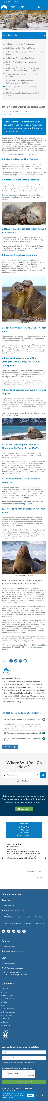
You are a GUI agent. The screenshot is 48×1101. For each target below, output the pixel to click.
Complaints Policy (10, 1091)
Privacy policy (8, 1097)
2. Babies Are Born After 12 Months (20, 48)
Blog (4, 1005)
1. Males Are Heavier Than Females (20, 44)
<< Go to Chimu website (10, 2)
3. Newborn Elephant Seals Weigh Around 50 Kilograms (24, 53)
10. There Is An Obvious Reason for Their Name (23, 94)
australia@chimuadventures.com (15, 910)
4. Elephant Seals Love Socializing (20, 58)
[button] (2, 858)
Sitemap (5, 1022)
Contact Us (6, 1025)
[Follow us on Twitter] (3, 931)
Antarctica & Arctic (11, 1068)
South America (8, 995)
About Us (6, 1019)
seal (9, 647)
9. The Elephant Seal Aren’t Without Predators (21, 88)
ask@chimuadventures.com (13, 951)
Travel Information (9, 1009)
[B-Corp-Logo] (5, 1034)
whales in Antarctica (19, 260)
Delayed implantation (10, 195)
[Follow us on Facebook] (8, 931)
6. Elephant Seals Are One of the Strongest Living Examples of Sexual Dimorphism (23, 69)
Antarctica (6, 115)
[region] (24, 858)
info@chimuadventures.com (13, 968)
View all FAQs (10, 747)
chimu (17, 678)
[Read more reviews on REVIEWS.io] (24, 835)
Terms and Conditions (24, 1088)
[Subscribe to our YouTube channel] (24, 931)
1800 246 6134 (9, 947)
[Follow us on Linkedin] (13, 931)
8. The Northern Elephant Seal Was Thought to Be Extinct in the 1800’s (24, 81)
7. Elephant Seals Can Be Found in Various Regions (23, 75)
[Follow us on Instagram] (19, 931)
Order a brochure (9, 1012)
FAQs (5, 1002)
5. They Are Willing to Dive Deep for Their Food (23, 63)
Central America (8, 999)
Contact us (25, 809)
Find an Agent (8, 1015)
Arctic (5, 992)
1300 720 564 (9, 906)
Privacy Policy (7, 1088)
